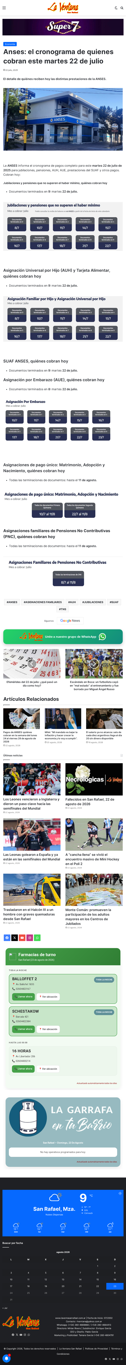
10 (11, 1279)
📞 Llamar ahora (23, 996)
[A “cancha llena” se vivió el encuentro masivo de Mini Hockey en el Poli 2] (94, 834)
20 (63, 1286)
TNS (63, 609)
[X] (17, 1335)
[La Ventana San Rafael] (63, 7)
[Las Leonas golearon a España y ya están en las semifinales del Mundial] (32, 834)
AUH (73, 602)
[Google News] (70, 620)
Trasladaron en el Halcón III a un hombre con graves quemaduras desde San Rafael (29, 914)
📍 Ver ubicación (48, 996)
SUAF (114, 602)
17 (11, 1286)
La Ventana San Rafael (70, 1348)
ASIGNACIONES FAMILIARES (43, 602)
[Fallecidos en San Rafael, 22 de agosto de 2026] (94, 779)
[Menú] (4, 9)
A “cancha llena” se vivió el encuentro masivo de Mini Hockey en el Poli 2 (92, 859)
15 (97, 1279)
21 (80, 1286)
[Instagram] (25, 1335)
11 (28, 1279)
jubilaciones (93, 602)
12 (46, 1279)
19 (46, 1286)
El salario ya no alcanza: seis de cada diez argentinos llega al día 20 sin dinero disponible (104, 735)
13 (63, 1279)
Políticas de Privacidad (96, 1348)
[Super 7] (63, 27)
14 (80, 1279)
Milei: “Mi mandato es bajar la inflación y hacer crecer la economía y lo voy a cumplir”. (61, 735)
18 (28, 1286)
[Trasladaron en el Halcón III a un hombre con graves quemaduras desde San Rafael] (32, 890)
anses (12, 602)
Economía (10, 44)
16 (115, 1279)
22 (97, 1286)
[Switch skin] (116, 9)
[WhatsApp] (29, 1335)
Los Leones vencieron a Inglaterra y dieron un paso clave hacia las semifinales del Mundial (31, 803)
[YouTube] (21, 1335)
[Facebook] (13, 1335)
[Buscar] (122, 9)
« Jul (4, 1308)
